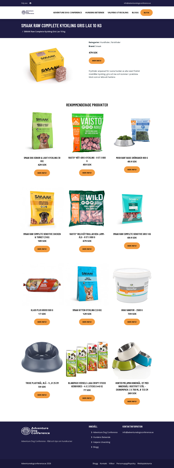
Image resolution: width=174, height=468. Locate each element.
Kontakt (103, 463)
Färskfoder (115, 42)
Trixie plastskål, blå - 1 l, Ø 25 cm (42, 382)
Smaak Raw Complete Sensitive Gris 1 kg (132, 233)
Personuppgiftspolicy (126, 463)
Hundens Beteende (94, 12)
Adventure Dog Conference (67, 12)
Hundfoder (105, 42)
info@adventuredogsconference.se (137, 3)
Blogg (135, 12)
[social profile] (30, 3)
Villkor (112, 463)
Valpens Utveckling (118, 12)
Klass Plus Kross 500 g (42, 310)
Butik (146, 12)
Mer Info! (96, 60)
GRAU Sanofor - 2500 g (132, 310)
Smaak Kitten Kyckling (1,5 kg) (87, 310)
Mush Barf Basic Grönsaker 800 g (132, 157)
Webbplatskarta (144, 463)
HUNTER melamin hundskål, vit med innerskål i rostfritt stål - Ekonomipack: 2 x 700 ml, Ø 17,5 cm (132, 386)
